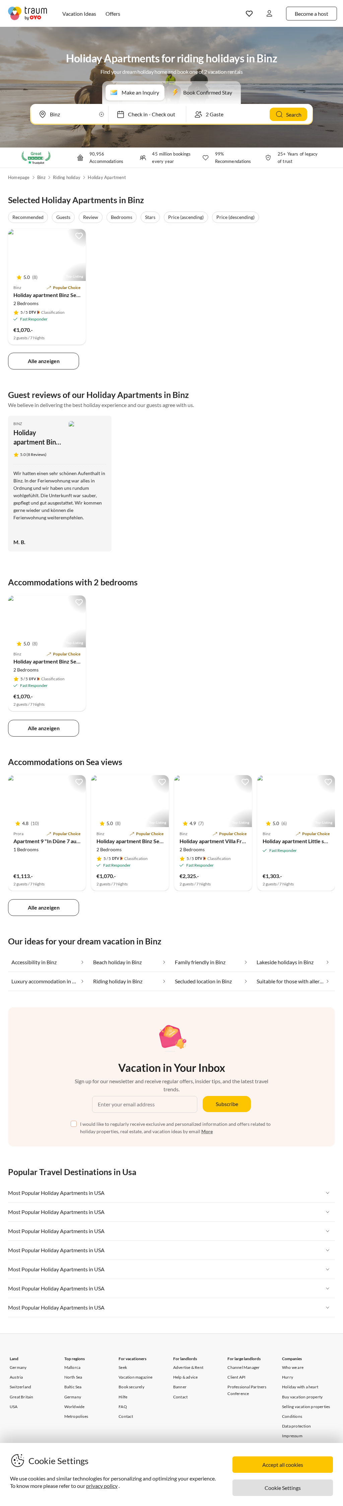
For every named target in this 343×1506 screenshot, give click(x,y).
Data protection (296, 1426)
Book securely (131, 1386)
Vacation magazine (135, 1377)
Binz (41, 177)
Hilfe (123, 1396)
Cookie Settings (283, 1488)
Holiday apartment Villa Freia (214, 841)
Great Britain (21, 1396)
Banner (180, 1386)
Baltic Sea (73, 1386)
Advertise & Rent (188, 1367)
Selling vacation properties (306, 1406)
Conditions (292, 1416)
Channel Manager (243, 1367)
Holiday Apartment (107, 177)
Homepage (19, 177)
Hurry (287, 1377)
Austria (16, 1377)
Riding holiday (66, 177)
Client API (236, 1377)
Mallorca (72, 1367)
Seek (123, 1367)
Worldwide (74, 1406)
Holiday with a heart (300, 1386)
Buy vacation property (302, 1396)
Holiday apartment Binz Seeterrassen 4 (60, 295)
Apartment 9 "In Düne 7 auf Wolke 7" (57, 841)
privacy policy (102, 1486)
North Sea (73, 1377)
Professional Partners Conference (246, 1390)
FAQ (123, 1406)
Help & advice (185, 1377)
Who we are (292, 1367)
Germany (18, 1367)
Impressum (292, 1435)
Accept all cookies (282, 1464)
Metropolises (76, 1416)
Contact (126, 1416)
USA (14, 1406)
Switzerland (20, 1386)
